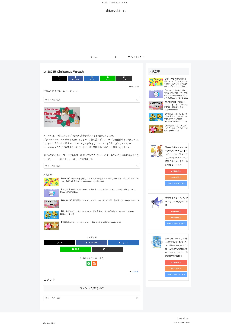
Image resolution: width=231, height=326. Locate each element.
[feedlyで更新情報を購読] (89, 263)
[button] (124, 78)
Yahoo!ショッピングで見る (176, 183)
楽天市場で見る (176, 171)
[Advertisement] (115, 35)
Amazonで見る (176, 177)
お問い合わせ (184, 318)
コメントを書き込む (91, 288)
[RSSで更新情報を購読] (94, 263)
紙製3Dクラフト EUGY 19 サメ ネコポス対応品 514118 (176, 201)
